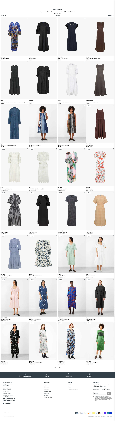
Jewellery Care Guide (48, 397)
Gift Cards (46, 395)
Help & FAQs (46, 389)
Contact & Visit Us (47, 391)
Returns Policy (46, 387)
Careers (69, 387)
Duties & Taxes (103, 416)
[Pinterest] (8, 403)
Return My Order (97, 416)
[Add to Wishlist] (28, 18)
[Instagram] (6, 403)
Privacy (108, 416)
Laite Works (70, 11)
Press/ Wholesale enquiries (73, 389)
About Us (69, 385)
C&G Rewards (46, 393)
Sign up (109, 393)
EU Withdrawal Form (91, 416)
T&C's (111, 416)
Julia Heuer (65, 11)
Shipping (45, 385)
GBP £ (5, 412)
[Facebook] (3, 403)
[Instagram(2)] (10, 403)
